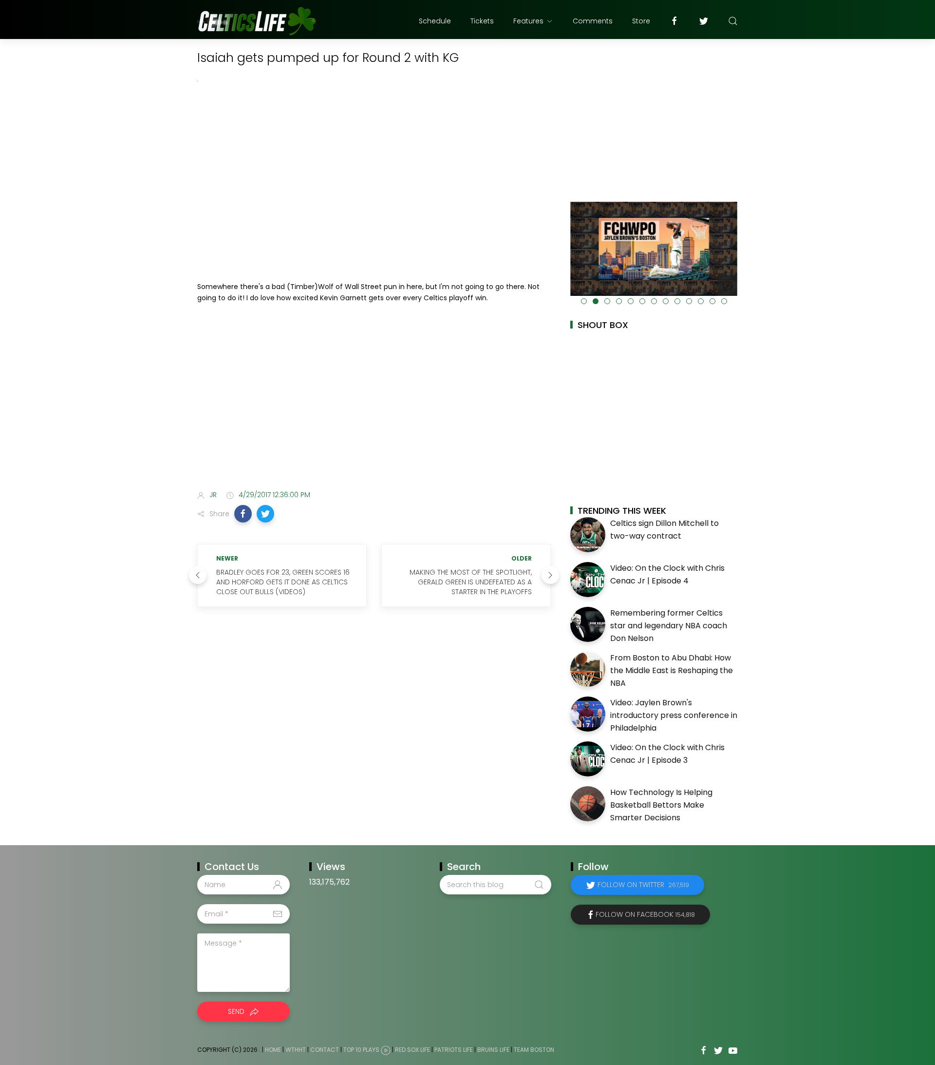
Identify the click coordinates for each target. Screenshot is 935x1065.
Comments (593, 21)
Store (641, 21)
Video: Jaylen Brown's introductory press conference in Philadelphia (673, 715)
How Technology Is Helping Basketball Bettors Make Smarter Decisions (661, 805)
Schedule (435, 21)
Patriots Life (453, 1050)
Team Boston (534, 1050)
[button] (243, 514)
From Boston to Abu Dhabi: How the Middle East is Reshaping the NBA (671, 670)
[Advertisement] (374, 405)
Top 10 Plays (361, 1050)
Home (273, 1050)
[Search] (733, 21)
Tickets (482, 21)
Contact (324, 1050)
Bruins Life (493, 1050)
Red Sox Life (412, 1050)
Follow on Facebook (645, 914)
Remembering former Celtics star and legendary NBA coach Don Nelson (668, 625)
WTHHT (295, 1050)
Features (528, 21)
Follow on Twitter (643, 885)
